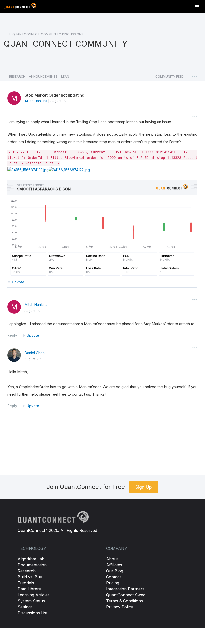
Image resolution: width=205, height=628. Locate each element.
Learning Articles (34, 594)
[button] (170, 78)
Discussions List (33, 612)
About (112, 558)
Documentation (32, 564)
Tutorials (26, 582)
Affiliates (114, 564)
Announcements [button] (43, 76)
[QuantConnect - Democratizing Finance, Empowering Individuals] (20, 7)
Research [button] (17, 76)
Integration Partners (125, 588)
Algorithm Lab (31, 558)
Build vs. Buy (30, 576)
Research (27, 570)
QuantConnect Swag (126, 594)
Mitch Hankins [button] (36, 101)
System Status (31, 600)
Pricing (112, 582)
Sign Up (144, 487)
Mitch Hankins (36, 304)
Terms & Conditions (124, 600)
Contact (113, 576)
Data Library (29, 588)
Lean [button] (65, 76)
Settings (25, 606)
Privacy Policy (119, 606)
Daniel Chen (35, 353)
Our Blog (114, 570)
